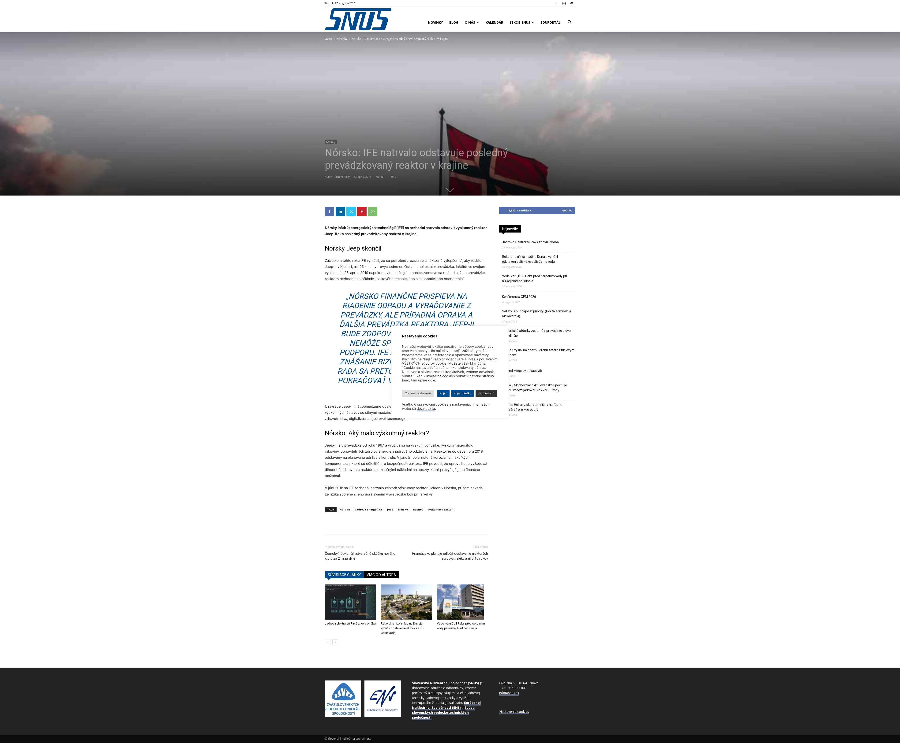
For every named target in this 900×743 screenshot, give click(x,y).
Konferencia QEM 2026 (519, 297)
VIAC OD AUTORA (381, 575)
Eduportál (551, 22)
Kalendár (494, 22)
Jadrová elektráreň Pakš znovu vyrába (350, 623)
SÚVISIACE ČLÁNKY (344, 575)
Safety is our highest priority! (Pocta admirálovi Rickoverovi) (536, 313)
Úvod (328, 39)
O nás (470, 22)
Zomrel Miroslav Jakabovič (522, 371)
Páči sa (567, 210)
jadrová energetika (368, 509)
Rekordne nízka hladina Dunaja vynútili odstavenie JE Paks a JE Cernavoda (402, 628)
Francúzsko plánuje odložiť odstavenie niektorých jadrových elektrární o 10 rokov (450, 556)
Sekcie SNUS (520, 22)
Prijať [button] (443, 393)
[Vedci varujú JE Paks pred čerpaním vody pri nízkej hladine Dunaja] (462, 602)
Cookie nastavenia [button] (418, 393)
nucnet (418, 509)
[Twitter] (351, 211)
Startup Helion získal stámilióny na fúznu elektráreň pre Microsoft (532, 407)
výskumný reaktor (440, 509)
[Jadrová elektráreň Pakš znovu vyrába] (350, 602)
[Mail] (571, 3)
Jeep (390, 509)
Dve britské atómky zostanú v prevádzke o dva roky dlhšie (536, 333)
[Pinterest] (362, 211)
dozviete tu (426, 409)
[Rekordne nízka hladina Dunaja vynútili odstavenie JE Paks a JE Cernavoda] (406, 602)
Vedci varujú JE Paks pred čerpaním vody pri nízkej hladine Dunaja (534, 278)
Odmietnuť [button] (486, 393)
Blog (453, 22)
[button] (569, 23)
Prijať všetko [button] (463, 393)
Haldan (345, 509)
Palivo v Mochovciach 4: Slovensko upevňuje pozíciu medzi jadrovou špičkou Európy (534, 387)
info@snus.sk (509, 693)
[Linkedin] (340, 211)
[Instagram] (563, 3)
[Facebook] (556, 3)
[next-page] (335, 642)
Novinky (435, 22)
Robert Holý (342, 176)
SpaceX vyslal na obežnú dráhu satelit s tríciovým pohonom (538, 352)
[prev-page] (328, 642)
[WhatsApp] (372, 211)
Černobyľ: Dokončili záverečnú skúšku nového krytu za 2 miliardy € (360, 556)
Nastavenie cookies (514, 711)
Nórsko (403, 509)
